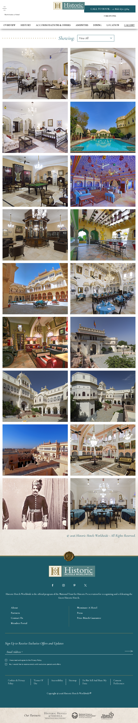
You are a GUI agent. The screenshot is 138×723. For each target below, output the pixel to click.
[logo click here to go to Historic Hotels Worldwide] (69, 571)
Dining (97, 25)
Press (80, 612)
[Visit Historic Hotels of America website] (55, 715)
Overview (9, 25)
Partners (15, 612)
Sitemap (73, 680)
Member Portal (19, 623)
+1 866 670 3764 (110, 16)
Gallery (129, 25)
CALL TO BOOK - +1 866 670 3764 (110, 9)
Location (113, 25)
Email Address (15, 652)
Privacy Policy (36, 660)
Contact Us (17, 617)
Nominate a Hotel (12, 14)
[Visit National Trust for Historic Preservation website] (84, 715)
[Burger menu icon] (5, 8)
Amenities (82, 25)
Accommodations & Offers (53, 25)
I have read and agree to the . (25, 660)
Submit (129, 651)
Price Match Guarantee (89, 617)
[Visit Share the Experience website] (107, 715)
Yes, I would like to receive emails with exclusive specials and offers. (35, 664)
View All (83, 38)
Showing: (66, 38)
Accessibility (57, 680)
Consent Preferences (118, 682)
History (26, 25)
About (14, 607)
